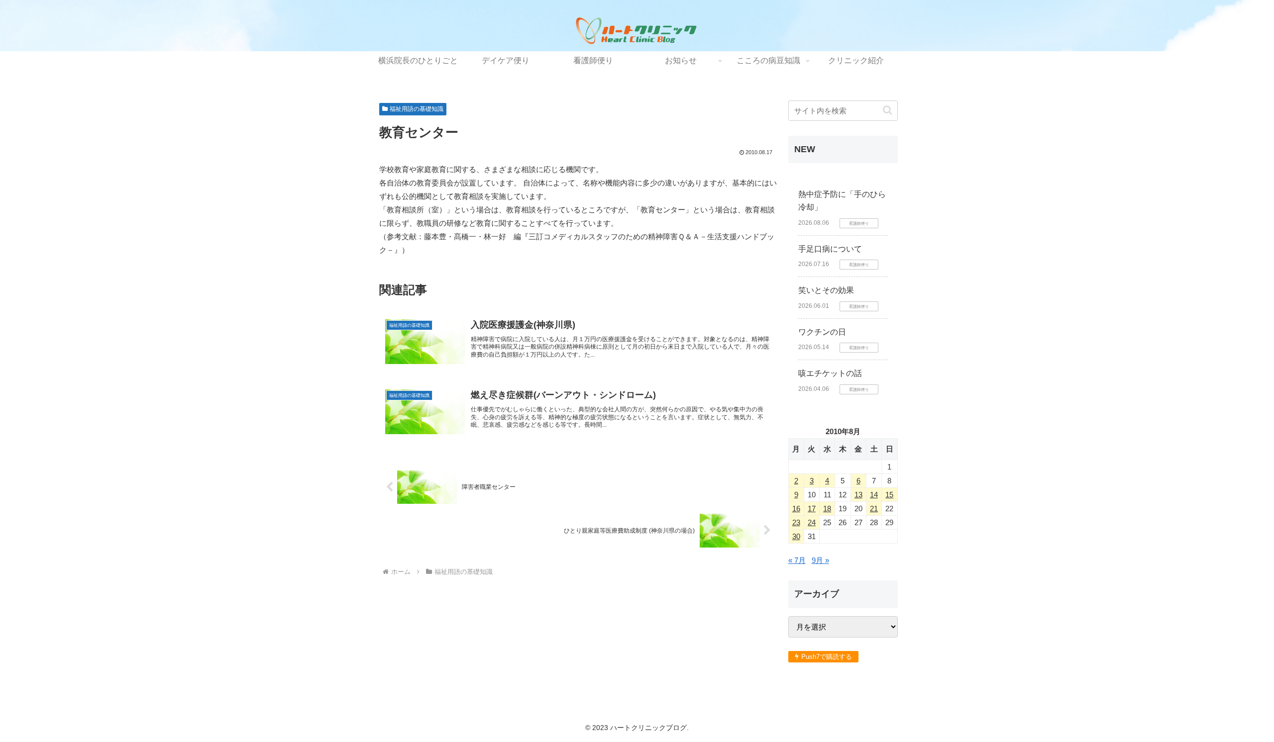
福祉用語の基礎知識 (416, 108)
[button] (887, 110)
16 (796, 508)
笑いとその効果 (826, 290)
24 (812, 522)
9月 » (820, 560)
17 (812, 508)
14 (874, 494)
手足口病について (830, 249)
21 (874, 508)
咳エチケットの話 (830, 373)
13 (858, 494)
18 (827, 508)
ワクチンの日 (822, 332)
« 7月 (797, 560)
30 (796, 536)
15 (889, 494)
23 (796, 522)
